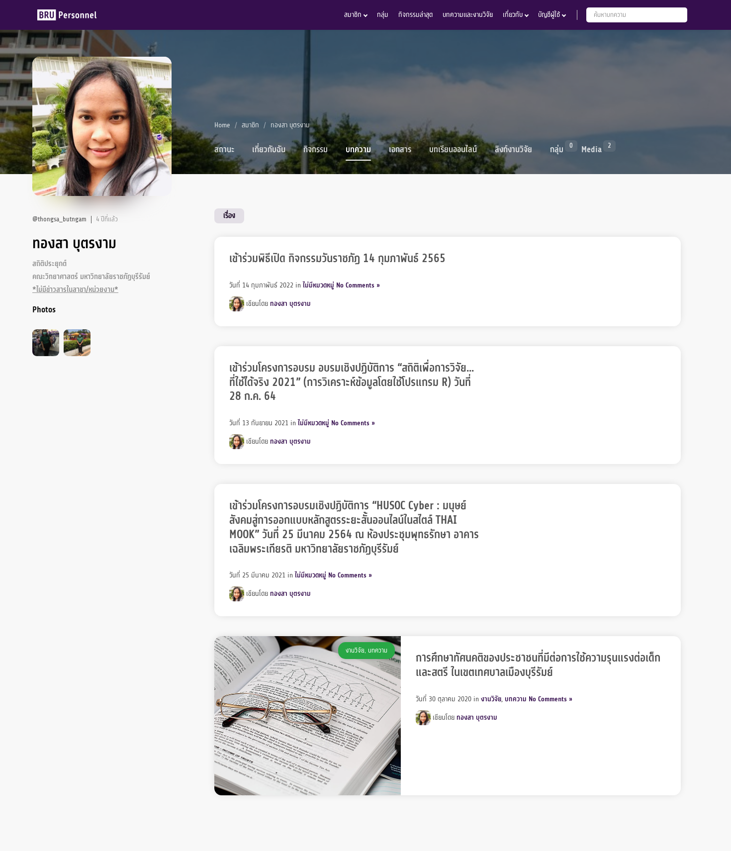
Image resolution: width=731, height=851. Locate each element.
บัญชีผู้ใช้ (549, 14)
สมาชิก (353, 14)
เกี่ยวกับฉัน (268, 149)
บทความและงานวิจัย (468, 14)
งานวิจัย (355, 650)
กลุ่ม (382, 14)
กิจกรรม (315, 149)
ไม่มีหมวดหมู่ (318, 285)
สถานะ (224, 149)
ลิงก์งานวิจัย (513, 149)
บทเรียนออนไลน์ (453, 149)
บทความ (358, 149)
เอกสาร (400, 149)
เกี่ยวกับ (513, 14)
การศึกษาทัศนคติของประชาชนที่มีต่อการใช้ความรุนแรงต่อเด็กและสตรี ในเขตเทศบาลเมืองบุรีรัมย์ (538, 665)
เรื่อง (229, 215)
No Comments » (358, 285)
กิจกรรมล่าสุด (415, 14)
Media (591, 149)
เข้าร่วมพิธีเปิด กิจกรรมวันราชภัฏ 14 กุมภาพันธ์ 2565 (337, 258)
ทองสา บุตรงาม (290, 303)
